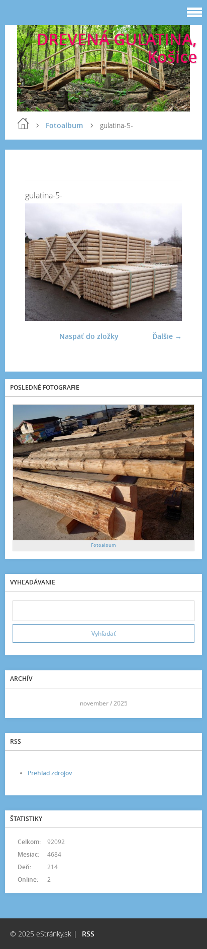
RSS (88, 933)
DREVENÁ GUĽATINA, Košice (117, 47)
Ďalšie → (167, 336)
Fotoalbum (64, 125)
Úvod (23, 123)
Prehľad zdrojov (50, 773)
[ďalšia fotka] (165, 262)
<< (23, 703)
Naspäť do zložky (89, 336)
